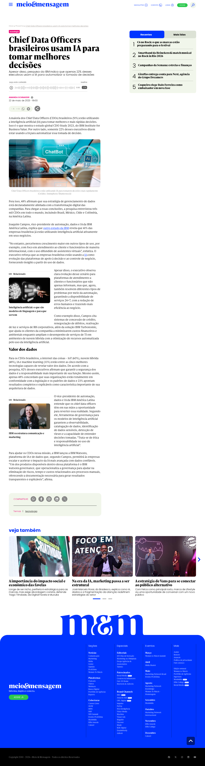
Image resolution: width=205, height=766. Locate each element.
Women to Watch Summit (155, 656)
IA (85, 255)
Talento (120, 666)
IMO (119, 695)
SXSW (90, 706)
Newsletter (139, 5)
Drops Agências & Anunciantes (124, 662)
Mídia (90, 661)
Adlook (120, 733)
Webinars (92, 686)
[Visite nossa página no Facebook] (169, 757)
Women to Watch (181, 671)
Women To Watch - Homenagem (152, 693)
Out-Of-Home (122, 681)
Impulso (120, 703)
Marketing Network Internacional (153, 713)
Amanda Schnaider (19, 97)
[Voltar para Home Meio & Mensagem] (42, 5)
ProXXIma (92, 669)
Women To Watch (95, 672)
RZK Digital (121, 727)
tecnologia (31, 511)
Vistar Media (122, 711)
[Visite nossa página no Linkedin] (188, 757)
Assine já (18, 697)
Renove (177, 654)
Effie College (150, 726)
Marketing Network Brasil (155, 674)
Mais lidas (179, 34)
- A (12, 108)
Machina (120, 714)
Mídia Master (150, 665)
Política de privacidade (183, 660)
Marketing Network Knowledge (153, 687)
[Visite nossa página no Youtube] (195, 757)
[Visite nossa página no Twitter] (176, 757)
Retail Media (122, 675)
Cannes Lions (93, 703)
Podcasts (92, 681)
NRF (90, 711)
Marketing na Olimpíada (126, 658)
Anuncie (177, 657)
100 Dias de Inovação (125, 656)
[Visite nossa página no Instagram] (182, 757)
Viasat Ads (121, 717)
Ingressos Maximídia (178, 678)
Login (167, 5)
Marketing (92, 658)
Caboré (91, 725)
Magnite (120, 719)
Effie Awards (93, 722)
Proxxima (19, 26)
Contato (154, 5)
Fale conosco (179, 663)
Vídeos (91, 683)
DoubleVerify (122, 730)
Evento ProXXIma (95, 717)
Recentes (146, 34)
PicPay (119, 706)
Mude (119, 725)
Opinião (91, 666)
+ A (18, 108)
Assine (182, 5)
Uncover (120, 722)
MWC (90, 709)
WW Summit (93, 714)
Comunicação (93, 656)
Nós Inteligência (123, 709)
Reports (91, 694)
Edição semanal (180, 668)
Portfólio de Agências (97, 692)
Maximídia (92, 719)
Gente (90, 664)
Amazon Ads (122, 697)
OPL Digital (121, 700)
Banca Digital (93, 689)
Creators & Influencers (126, 678)
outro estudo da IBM (56, 228)
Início (11, 26)
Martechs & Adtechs (125, 684)
